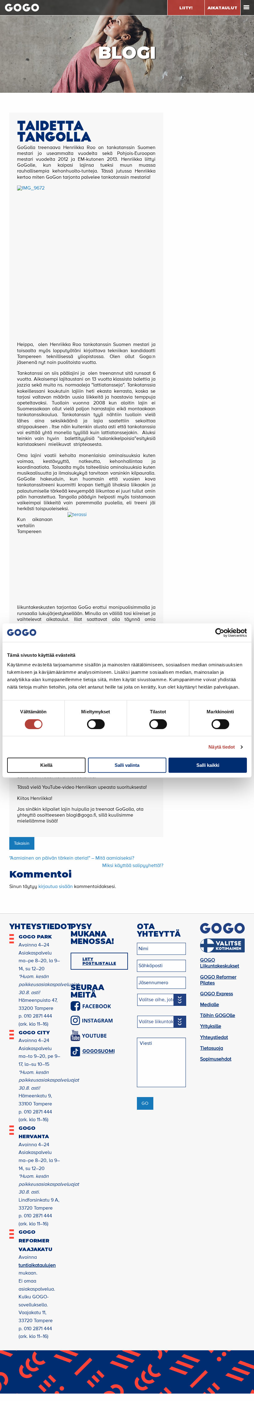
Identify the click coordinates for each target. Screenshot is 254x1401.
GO (145, 1103)
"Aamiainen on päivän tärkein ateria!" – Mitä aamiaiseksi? (71, 858)
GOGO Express (216, 994)
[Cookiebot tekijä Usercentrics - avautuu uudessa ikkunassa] (220, 632)
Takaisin (21, 843)
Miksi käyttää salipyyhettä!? (132, 865)
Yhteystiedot (214, 1037)
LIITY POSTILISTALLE (99, 961)
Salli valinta (127, 765)
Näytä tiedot (221, 747)
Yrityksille (210, 1026)
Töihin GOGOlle (217, 1015)
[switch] (96, 724)
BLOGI (127, 52)
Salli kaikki (207, 765)
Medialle (209, 1004)
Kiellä (46, 765)
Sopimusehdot (215, 1059)
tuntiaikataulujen (37, 1265)
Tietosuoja (211, 1048)
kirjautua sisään (55, 886)
